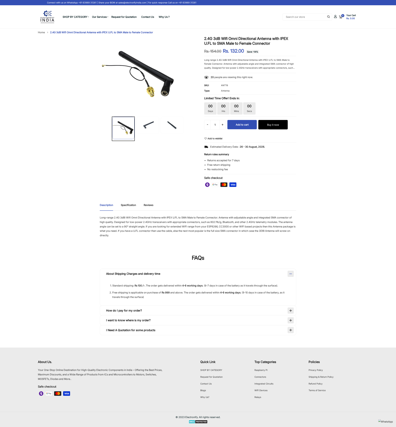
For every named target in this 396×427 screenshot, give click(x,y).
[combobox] (307, 16)
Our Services (99, 16)
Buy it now (273, 124)
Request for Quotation (124, 16)
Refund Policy (316, 383)
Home (41, 32)
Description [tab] (106, 205)
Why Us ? (164, 16)
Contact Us (147, 16)
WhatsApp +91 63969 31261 (79, 2)
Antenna (225, 90)
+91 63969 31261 (184, 2)
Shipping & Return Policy (321, 377)
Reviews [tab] (148, 205)
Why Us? (204, 397)
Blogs (203, 390)
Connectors (260, 377)
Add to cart (242, 124)
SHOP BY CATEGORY (75, 16)
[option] (123, 129)
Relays (257, 397)
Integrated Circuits (263, 383)
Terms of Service (317, 390)
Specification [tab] (128, 205)
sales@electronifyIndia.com (129, 2)
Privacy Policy (316, 370)
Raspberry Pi (260, 370)
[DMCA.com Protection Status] (198, 421)
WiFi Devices (260, 390)
